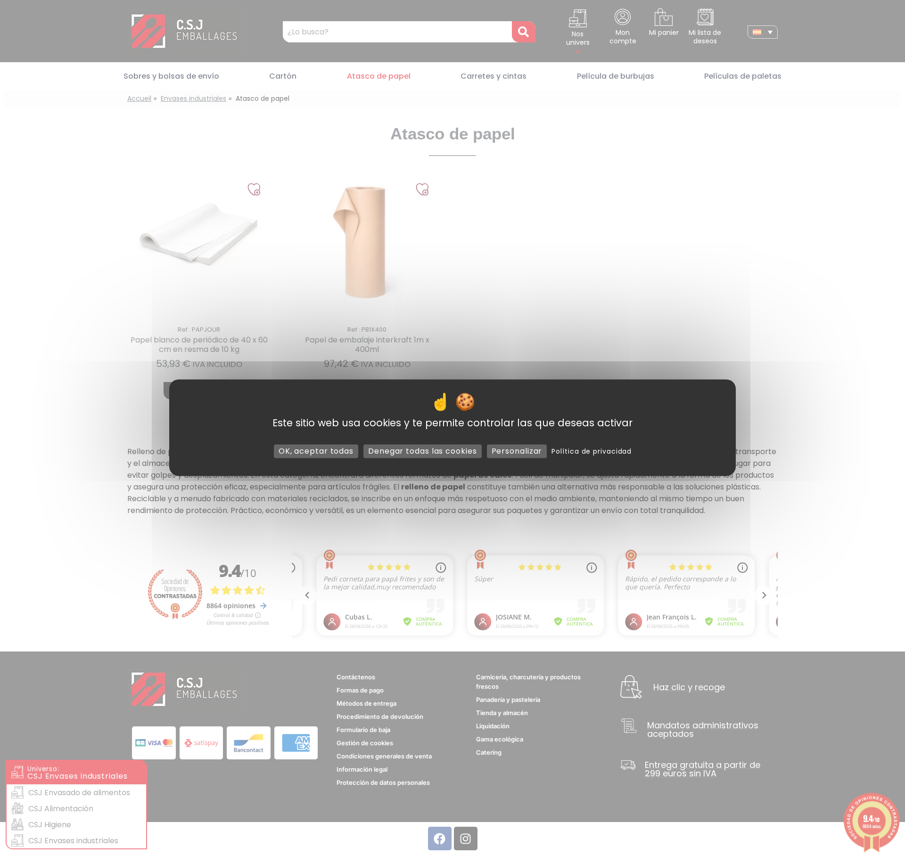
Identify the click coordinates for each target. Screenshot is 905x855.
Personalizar (517, 451)
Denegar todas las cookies (422, 451)
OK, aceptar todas (316, 451)
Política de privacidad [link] (591, 451)
